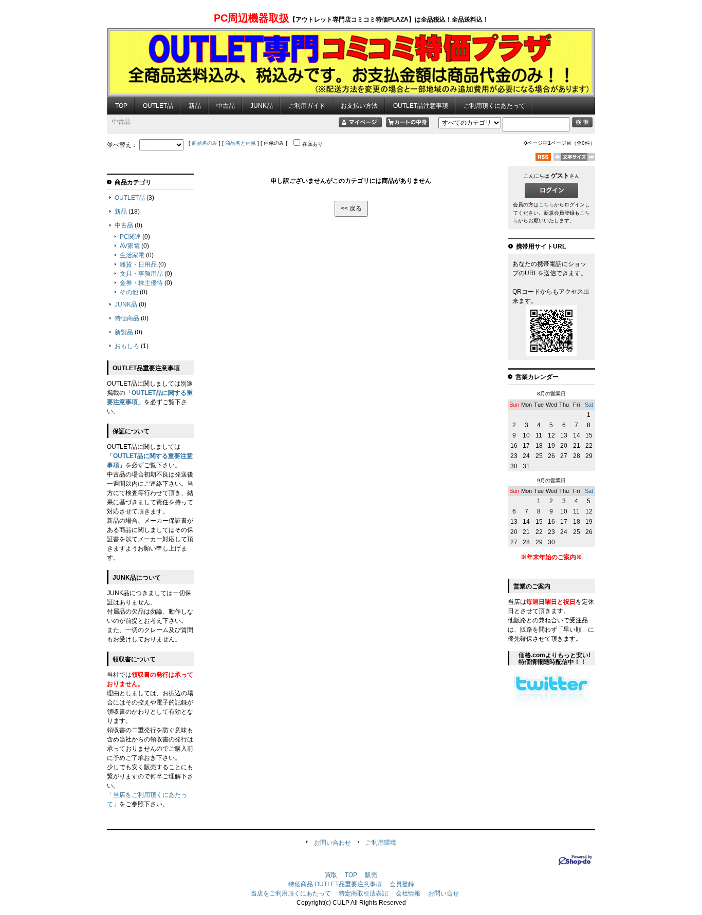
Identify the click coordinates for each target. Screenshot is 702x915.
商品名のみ (204, 143)
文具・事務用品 (141, 273)
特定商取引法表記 (363, 893)
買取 (331, 875)
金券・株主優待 (141, 283)
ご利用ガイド (306, 105)
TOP (121, 105)
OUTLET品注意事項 (420, 105)
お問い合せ (443, 893)
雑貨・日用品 (138, 264)
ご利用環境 (380, 842)
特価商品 (127, 318)
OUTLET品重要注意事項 (348, 884)
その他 (129, 292)
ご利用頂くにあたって (494, 105)
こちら (546, 204)
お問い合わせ (332, 842)
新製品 (124, 332)
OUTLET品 (158, 105)
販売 (371, 875)
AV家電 (130, 246)
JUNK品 (261, 105)
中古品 (225, 105)
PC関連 (130, 236)
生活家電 (132, 255)
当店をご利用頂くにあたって (291, 893)
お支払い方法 (359, 105)
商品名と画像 (240, 143)
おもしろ (127, 346)
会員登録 (402, 884)
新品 (195, 105)
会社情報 (408, 893)
